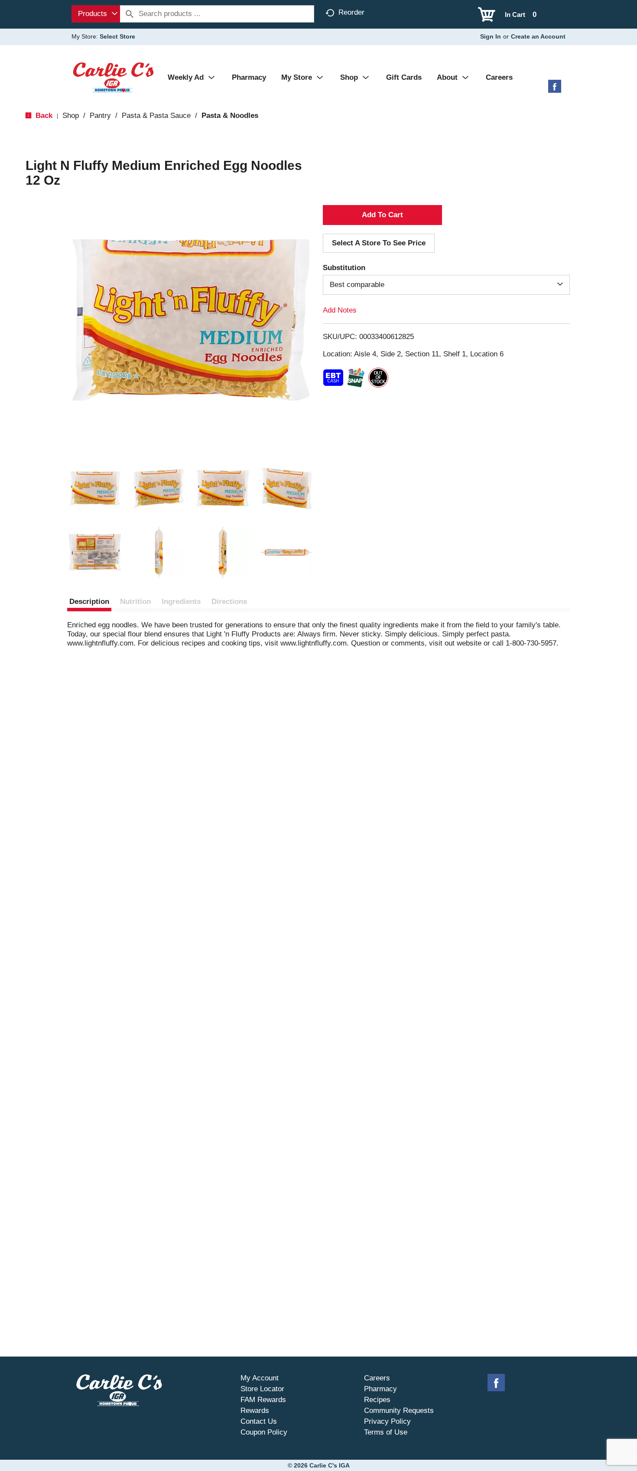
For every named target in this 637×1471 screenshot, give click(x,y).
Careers (377, 1378)
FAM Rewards (263, 1400)
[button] (95, 488)
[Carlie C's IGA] (113, 77)
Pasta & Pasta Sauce (156, 115)
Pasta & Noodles (230, 115)
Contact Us (258, 1421)
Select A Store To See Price (379, 243)
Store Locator (262, 1389)
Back (42, 115)
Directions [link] (229, 601)
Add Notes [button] (340, 310)
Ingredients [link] (181, 601)
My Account (259, 1378)
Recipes (377, 1400)
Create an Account (538, 36)
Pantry (100, 115)
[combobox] (96, 14)
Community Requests (399, 1410)
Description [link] (89, 601)
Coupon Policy (263, 1432)
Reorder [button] (351, 12)
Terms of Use (385, 1432)
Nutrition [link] (135, 601)
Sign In (490, 36)
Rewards (254, 1410)
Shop (70, 115)
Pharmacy (380, 1389)
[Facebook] (554, 89)
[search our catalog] (129, 14)
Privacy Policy (387, 1421)
